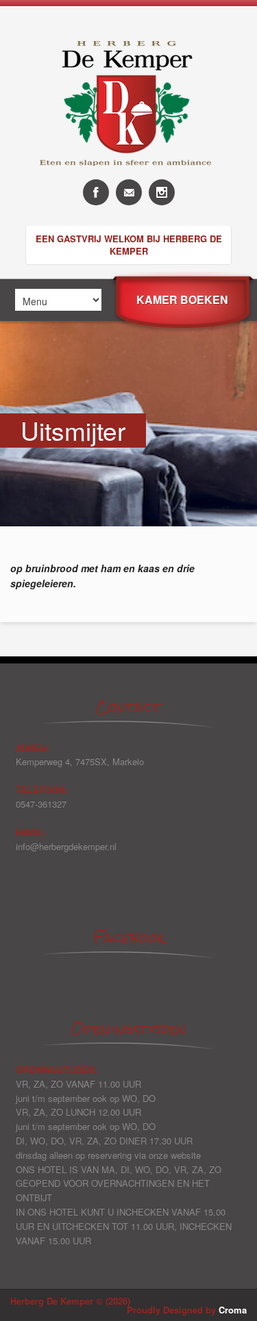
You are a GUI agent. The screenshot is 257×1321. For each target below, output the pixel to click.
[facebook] (96, 192)
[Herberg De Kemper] (129, 175)
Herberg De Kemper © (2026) (70, 1300)
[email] (129, 192)
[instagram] (162, 192)
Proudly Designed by (187, 1309)
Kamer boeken (182, 299)
